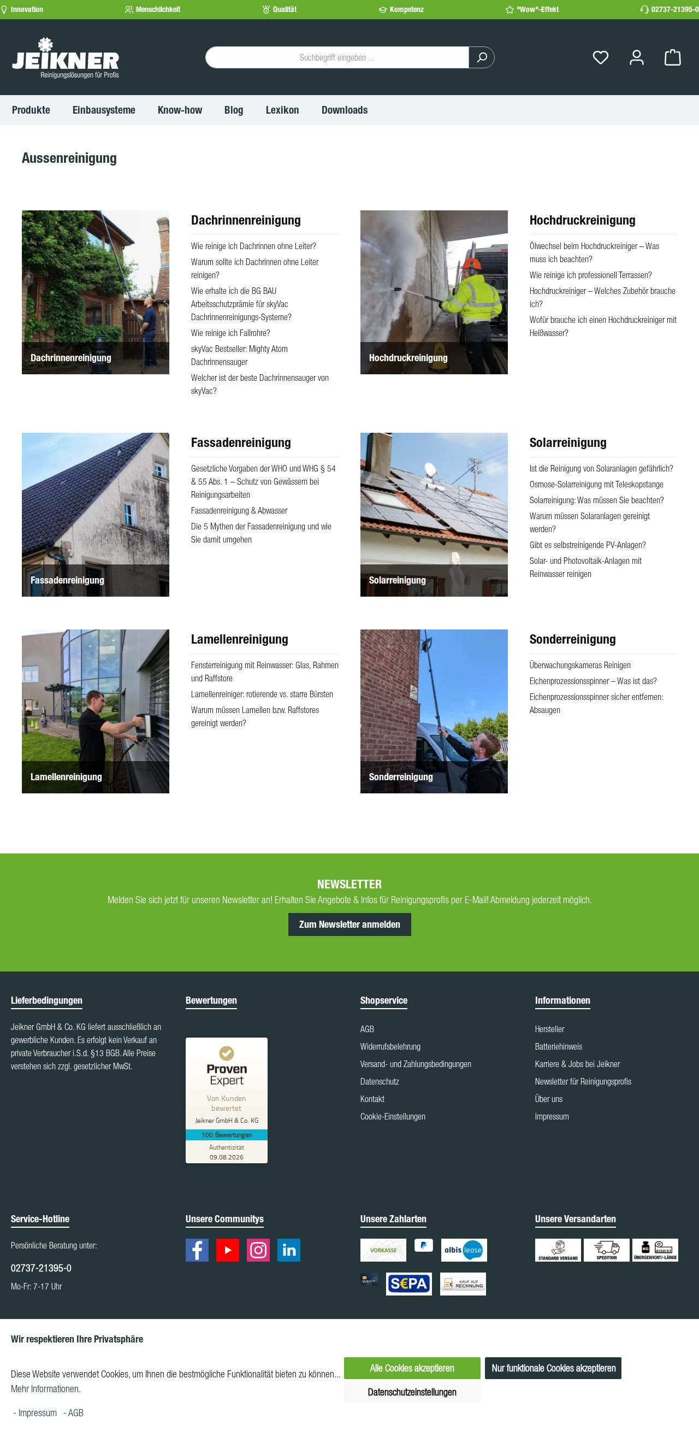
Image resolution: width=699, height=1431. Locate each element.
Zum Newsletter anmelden (349, 924)
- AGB (73, 1412)
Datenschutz (379, 1081)
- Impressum (36, 1412)
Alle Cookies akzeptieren (412, 1368)
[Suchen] (482, 57)
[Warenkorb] (672, 57)
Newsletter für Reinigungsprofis (583, 1081)
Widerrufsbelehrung (390, 1046)
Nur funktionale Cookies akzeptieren (554, 1368)
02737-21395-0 (675, 9)
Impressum (552, 1116)
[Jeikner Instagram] (261, 1252)
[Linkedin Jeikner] (291, 1252)
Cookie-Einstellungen (392, 1116)
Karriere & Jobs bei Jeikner (577, 1064)
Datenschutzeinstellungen (412, 1392)
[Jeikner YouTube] (230, 1252)
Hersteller (549, 1029)
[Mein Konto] (636, 57)
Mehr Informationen (45, 1388)
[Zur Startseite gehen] (65, 57)
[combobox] (337, 57)
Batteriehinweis (558, 1046)
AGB (367, 1029)
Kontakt (372, 1099)
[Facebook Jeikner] (200, 1252)
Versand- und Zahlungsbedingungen (415, 1064)
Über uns (548, 1099)
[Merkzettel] (600, 57)
